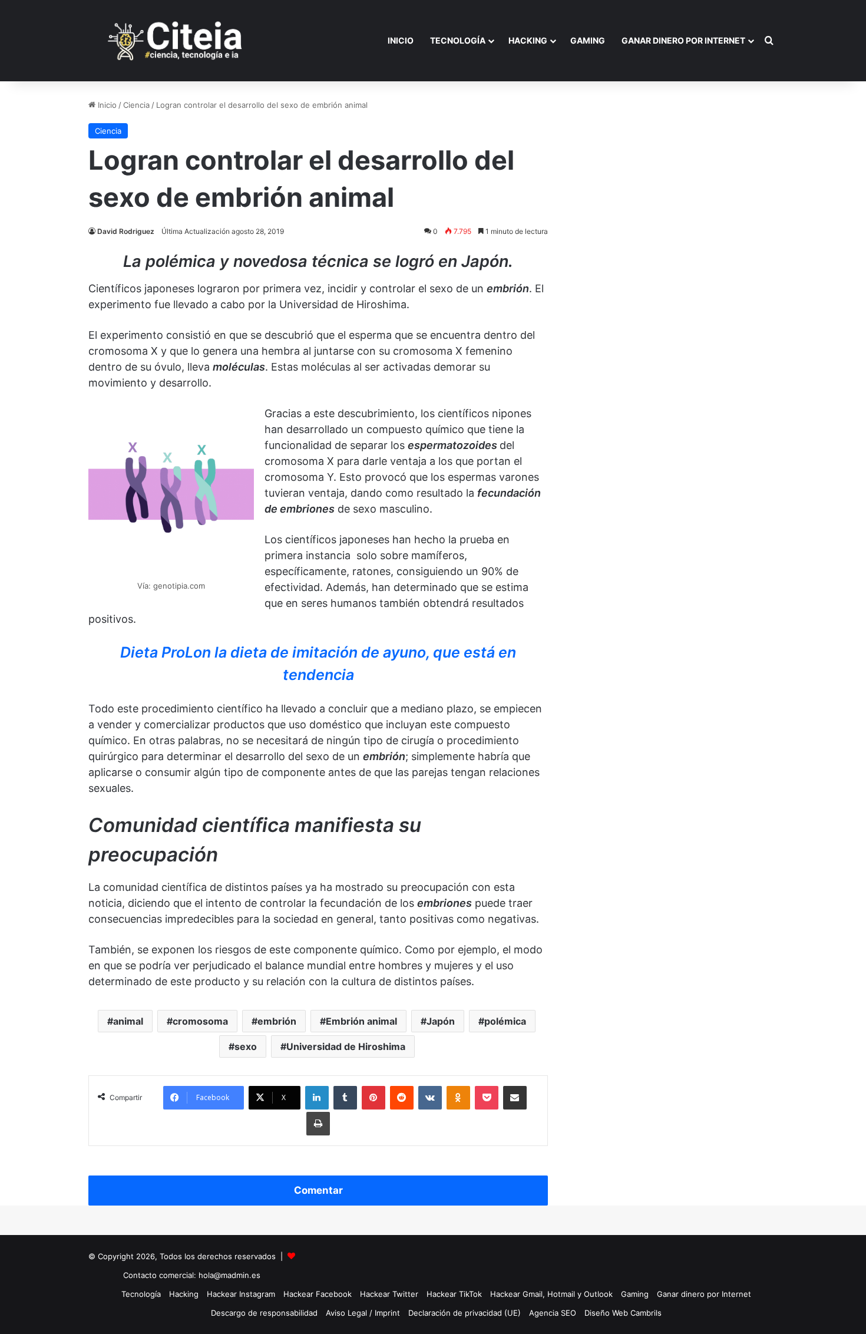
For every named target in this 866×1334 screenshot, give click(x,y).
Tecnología (457, 40)
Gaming (587, 40)
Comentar (318, 1190)
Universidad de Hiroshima (345, 1046)
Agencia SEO (552, 1313)
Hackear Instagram (241, 1294)
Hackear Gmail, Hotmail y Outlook (551, 1294)
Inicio (401, 40)
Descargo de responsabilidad (264, 1313)
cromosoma (200, 1021)
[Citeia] (176, 41)
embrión (276, 1021)
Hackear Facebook (317, 1294)
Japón (441, 1021)
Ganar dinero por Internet (683, 40)
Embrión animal (361, 1021)
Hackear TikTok (454, 1294)
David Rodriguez (125, 231)
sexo (245, 1046)
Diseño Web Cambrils (623, 1313)
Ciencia (136, 105)
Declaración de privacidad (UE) (464, 1313)
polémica (505, 1021)
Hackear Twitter (389, 1294)
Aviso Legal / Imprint (363, 1313)
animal (128, 1021)
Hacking (527, 40)
